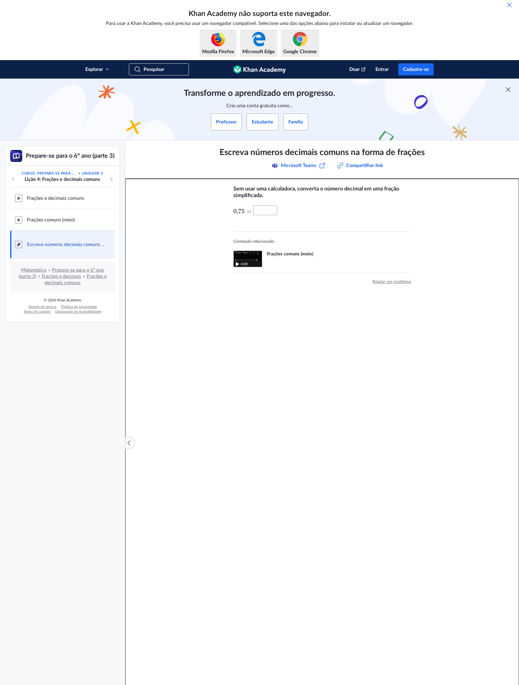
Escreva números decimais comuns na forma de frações (66, 244)
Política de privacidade (79, 307)
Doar (354, 69)
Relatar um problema (391, 282)
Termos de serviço (42, 307)
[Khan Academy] (259, 69)
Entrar (382, 69)
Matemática (33, 270)
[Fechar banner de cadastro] (508, 90)
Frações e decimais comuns (55, 198)
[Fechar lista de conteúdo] (130, 443)
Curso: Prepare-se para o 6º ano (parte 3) (49, 173)
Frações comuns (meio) (51, 220)
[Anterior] (13, 179)
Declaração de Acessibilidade (78, 311)
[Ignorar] (509, 5)
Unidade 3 (92, 173)
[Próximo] (111, 179)
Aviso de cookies (37, 311)
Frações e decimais (61, 276)
